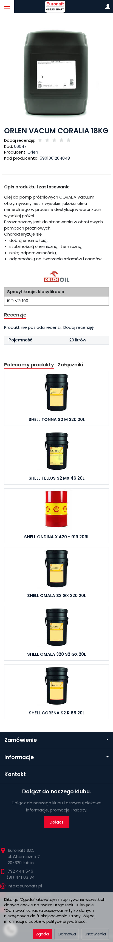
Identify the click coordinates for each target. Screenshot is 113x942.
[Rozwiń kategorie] (7, 6)
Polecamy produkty (29, 364)
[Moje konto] (108, 6)
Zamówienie (20, 740)
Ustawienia (95, 934)
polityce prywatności (66, 921)
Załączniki (70, 364)
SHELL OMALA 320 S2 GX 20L (56, 654)
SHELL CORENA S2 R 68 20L (56, 713)
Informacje (19, 757)
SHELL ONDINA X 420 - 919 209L (56, 537)
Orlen (32, 152)
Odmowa (67, 934)
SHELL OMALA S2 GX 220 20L (56, 595)
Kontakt (15, 774)
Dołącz (57, 822)
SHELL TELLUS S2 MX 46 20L (56, 478)
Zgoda (42, 934)
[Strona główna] (56, 6)
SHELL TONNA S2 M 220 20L (57, 419)
